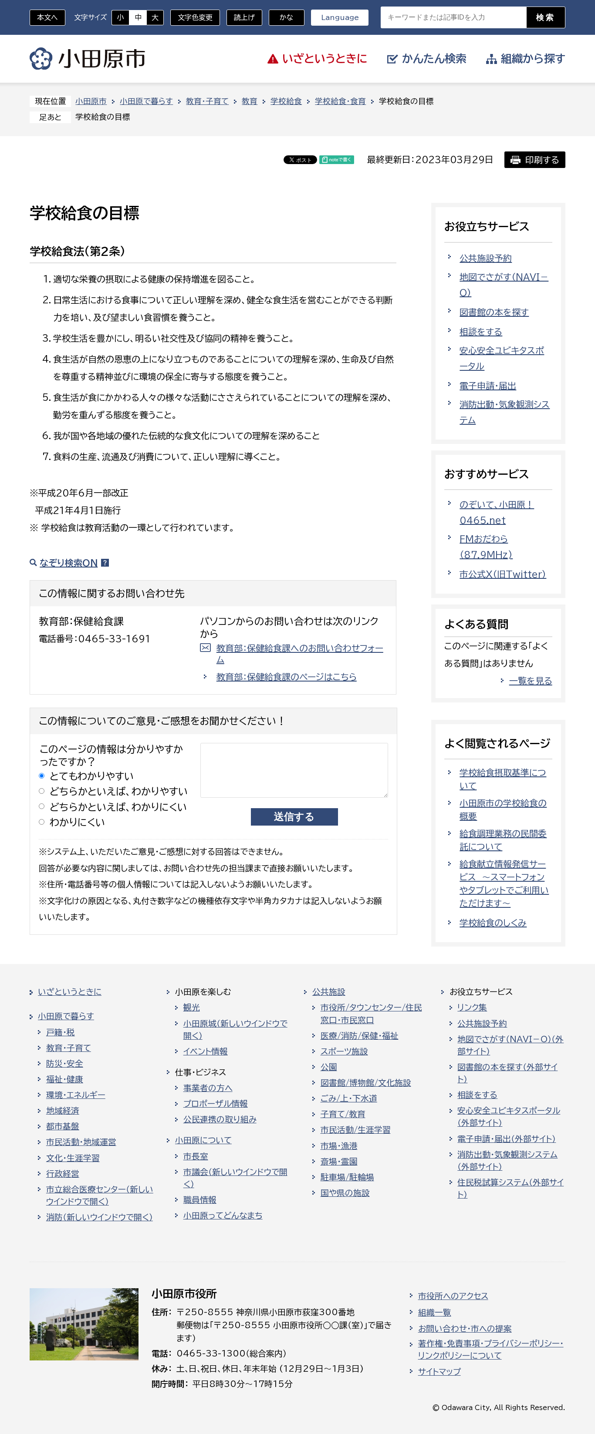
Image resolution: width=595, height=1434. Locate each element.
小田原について (203, 1140)
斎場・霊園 (339, 1161)
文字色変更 (195, 17)
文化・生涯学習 (73, 1158)
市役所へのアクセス (453, 1296)
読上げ (244, 17)
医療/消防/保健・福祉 (360, 1036)
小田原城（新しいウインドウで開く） (235, 1030)
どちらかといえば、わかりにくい (118, 807)
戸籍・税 (60, 1032)
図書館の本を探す (494, 312)
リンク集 (472, 1007)
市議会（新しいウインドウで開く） (235, 1178)
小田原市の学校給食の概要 (503, 809)
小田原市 (87, 58)
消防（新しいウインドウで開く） (99, 1217)
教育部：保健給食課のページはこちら (286, 676)
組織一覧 (434, 1312)
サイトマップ (439, 1372)
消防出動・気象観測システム (505, 412)
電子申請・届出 (488, 385)
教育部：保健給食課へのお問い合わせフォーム (299, 654)
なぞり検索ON (69, 562)
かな (281, 17)
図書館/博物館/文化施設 (366, 1083)
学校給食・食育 (340, 101)
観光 (191, 1007)
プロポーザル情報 (215, 1104)
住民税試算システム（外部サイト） (510, 1189)
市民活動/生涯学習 (356, 1130)
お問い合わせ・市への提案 (465, 1329)
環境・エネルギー (75, 1095)
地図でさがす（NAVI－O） (504, 284)
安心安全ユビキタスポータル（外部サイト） (508, 1117)
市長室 (195, 1156)
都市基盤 (62, 1126)
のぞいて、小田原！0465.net (497, 512)
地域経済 (62, 1111)
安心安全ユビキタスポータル (502, 358)
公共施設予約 (486, 258)
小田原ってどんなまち (223, 1215)
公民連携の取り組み (220, 1119)
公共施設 (328, 992)
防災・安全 (64, 1064)
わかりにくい (77, 822)
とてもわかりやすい (92, 776)
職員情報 (199, 1200)
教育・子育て (207, 101)
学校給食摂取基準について (503, 779)
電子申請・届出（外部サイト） (506, 1139)
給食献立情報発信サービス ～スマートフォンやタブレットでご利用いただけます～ (504, 883)
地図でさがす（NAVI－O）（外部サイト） (510, 1045)
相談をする (481, 331)
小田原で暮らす (146, 101)
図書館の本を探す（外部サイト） (507, 1073)
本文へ (47, 17)
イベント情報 (205, 1051)
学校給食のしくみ (493, 922)
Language (340, 17)
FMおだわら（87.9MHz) (486, 546)
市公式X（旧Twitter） (503, 574)
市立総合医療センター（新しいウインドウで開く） (99, 1195)
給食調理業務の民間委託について (503, 840)
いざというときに (69, 992)
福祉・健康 (64, 1079)
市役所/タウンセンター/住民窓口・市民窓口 (371, 1014)
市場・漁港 (339, 1146)
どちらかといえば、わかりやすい (119, 791)
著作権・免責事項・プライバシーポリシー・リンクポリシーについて (491, 1350)
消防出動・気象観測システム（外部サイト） (507, 1161)
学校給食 (286, 101)
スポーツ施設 (344, 1051)
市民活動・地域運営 (81, 1142)
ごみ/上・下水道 (349, 1098)
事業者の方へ (208, 1088)
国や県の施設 (345, 1193)
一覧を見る (530, 680)
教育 (249, 101)
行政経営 (62, 1174)
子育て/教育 (343, 1114)
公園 (329, 1067)
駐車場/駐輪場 (347, 1177)
